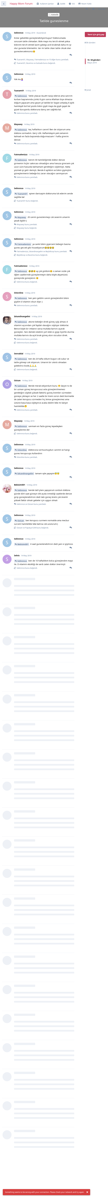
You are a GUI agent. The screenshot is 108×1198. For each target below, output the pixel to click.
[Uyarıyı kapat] (87, 1192)
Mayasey (21, 217)
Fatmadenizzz (24, 244)
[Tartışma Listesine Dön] (3, 3)
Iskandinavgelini (25, 473)
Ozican (20, 520)
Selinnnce (22, 96)
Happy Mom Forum (21, 3)
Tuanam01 (22, 193)
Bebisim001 (23, 544)
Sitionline (22, 450)
